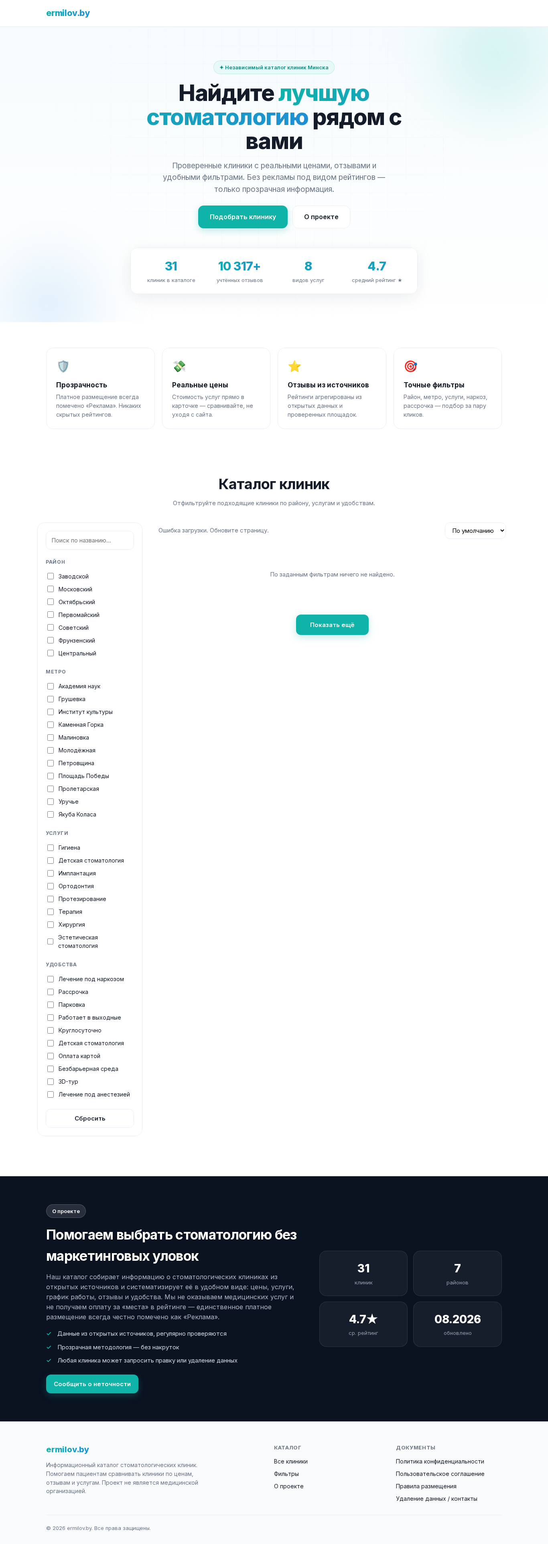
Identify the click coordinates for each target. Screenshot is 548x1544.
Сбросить (90, 1118)
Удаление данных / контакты (436, 1498)
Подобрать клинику (243, 217)
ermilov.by (68, 13)
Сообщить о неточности (92, 1384)
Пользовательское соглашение (440, 1473)
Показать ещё (332, 625)
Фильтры (286, 1473)
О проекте (321, 217)
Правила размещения (426, 1486)
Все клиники (291, 1461)
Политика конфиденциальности (440, 1461)
